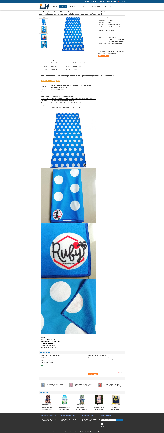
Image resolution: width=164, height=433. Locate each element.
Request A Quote (111, 1)
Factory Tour (83, 6)
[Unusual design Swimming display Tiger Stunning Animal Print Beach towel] (82, 399)
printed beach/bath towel (57, 11)
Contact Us (107, 6)
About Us (73, 6)
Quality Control (95, 6)
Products (63, 6)
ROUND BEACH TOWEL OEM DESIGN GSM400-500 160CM (91, 420)
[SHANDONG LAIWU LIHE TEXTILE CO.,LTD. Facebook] (102, 424)
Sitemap (108, 426)
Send (119, 420)
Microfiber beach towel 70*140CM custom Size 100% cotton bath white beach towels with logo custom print (47, 408)
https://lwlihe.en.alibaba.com (48, 347)
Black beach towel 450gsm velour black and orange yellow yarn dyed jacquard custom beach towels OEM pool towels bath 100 (116, 410)
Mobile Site (105, 429)
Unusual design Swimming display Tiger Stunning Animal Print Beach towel (81, 407)
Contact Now (104, 55)
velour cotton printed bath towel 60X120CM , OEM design (68, 420)
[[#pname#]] (73, 34)
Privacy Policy (48, 431)
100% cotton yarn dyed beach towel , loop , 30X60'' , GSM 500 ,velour (49, 420)
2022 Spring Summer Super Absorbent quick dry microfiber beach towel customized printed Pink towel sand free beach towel (99, 410)
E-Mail (103, 426)
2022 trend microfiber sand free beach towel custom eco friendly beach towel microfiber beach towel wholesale (64, 409)
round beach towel (87, 415)
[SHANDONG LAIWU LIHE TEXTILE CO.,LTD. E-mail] (42, 365)
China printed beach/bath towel (61, 431)
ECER (117, 431)
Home (55, 6)
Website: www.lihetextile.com (48, 345)
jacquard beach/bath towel (48, 415)
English (122, 1)
